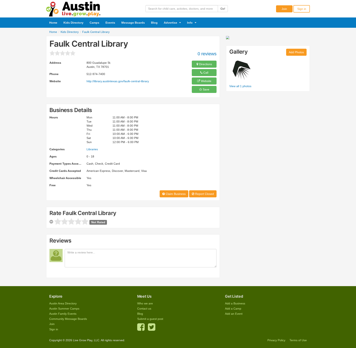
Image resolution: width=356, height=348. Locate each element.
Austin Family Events (62, 313)
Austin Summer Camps (64, 308)
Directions (205, 64)
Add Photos (296, 52)
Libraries (92, 149)
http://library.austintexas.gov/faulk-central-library (118, 81)
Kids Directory (73, 22)
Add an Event (233, 313)
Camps (94, 22)
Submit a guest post (150, 318)
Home (53, 22)
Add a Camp (233, 308)
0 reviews (207, 53)
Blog (154, 22)
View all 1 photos (240, 86)
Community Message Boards (68, 318)
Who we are (145, 303)
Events (110, 22)
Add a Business (235, 303)
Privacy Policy (276, 340)
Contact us (144, 308)
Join (284, 8)
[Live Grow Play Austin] (73, 8)
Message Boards (133, 22)
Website (205, 81)
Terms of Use (298, 340)
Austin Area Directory (63, 303)
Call (205, 72)
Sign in (301, 8)
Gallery (238, 51)
